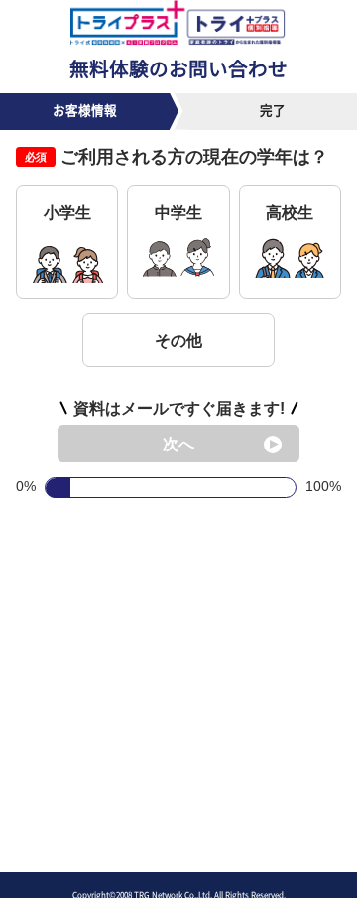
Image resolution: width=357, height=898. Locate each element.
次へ (178, 443)
